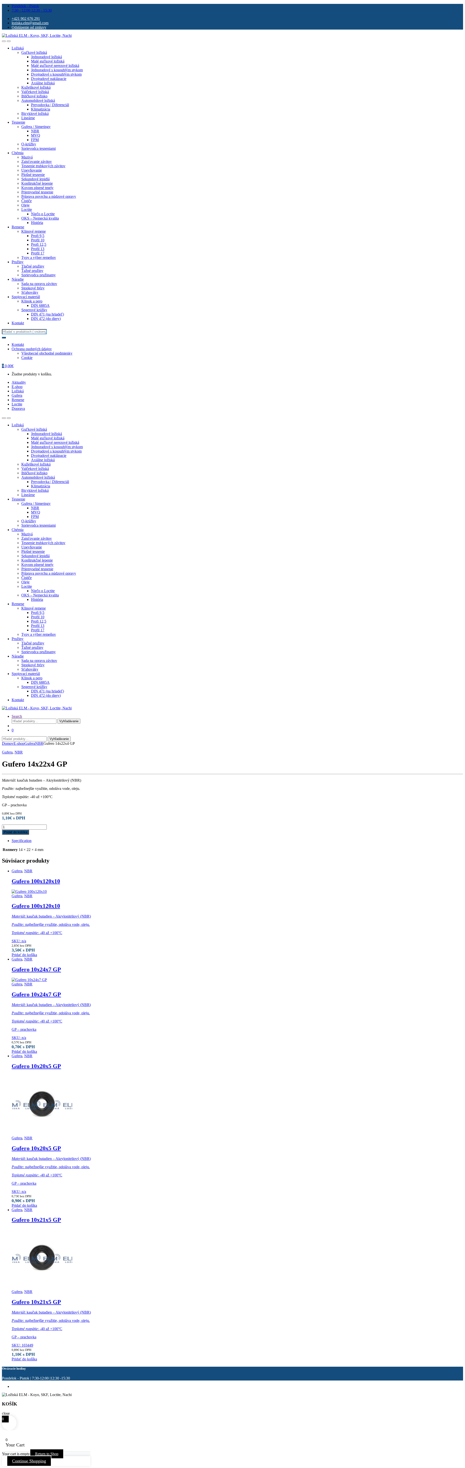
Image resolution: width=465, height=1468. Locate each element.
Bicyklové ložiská (35, 113)
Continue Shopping (29, 1461)
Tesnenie (18, 122)
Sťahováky (29, 292)
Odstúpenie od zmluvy (29, 27)
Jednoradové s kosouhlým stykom (57, 70)
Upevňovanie (31, 170)
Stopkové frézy (33, 288)
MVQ (35, 135)
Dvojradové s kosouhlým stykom (56, 74)
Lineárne (28, 118)
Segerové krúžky (34, 310)
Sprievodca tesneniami (38, 148)
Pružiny (17, 262)
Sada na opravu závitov (39, 284)
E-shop (17, 387)
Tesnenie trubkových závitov (43, 166)
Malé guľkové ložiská (47, 61)
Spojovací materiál (26, 297)
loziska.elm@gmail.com (30, 23)
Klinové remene (33, 231)
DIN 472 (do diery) (46, 319)
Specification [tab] (21, 841)
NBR (35, 131)
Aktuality (19, 382)
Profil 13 (37, 249)
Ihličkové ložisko (34, 96)
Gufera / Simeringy (36, 127)
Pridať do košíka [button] (24, 955)
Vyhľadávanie (68, 721)
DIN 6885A (40, 305)
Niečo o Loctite (43, 214)
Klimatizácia (40, 109)
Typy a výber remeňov (38, 257)
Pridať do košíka (15, 832)
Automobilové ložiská (38, 100)
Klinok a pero (31, 301)
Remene (18, 227)
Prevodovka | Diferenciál (50, 105)
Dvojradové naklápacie (48, 79)
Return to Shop (46, 1454)
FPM (35, 140)
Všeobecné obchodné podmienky (46, 353)
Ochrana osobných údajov (32, 349)
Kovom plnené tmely (37, 188)
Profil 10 (37, 240)
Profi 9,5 (37, 236)
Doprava (18, 408)
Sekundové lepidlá (35, 179)
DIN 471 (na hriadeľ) (47, 314)
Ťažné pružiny (32, 271)
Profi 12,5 (38, 244)
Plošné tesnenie (33, 175)
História (37, 223)
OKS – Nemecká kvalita (40, 218)
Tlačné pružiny (32, 266)
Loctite (26, 209)
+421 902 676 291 (26, 18)
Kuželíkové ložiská (36, 87)
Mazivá (27, 157)
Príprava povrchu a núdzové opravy (48, 196)
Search (17, 716)
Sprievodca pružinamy (38, 275)
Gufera (17, 395)
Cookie (26, 358)
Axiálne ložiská (43, 83)
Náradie (18, 279)
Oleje (25, 205)
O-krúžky (28, 144)
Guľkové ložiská (34, 52)
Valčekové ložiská (35, 92)
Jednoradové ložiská (46, 57)
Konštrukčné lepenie (37, 183)
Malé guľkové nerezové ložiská (55, 65)
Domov (8, 743)
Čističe (26, 201)
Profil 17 (37, 253)
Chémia (17, 153)
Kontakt (18, 323)
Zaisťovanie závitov (36, 161)
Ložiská (18, 48)
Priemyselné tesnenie (37, 192)
